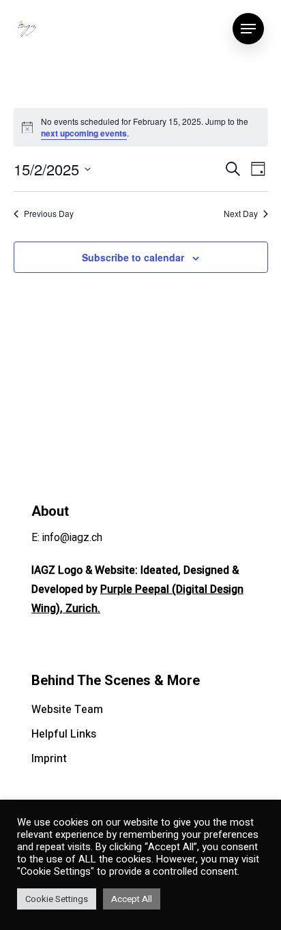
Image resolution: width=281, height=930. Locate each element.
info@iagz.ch (72, 537)
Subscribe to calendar (133, 257)
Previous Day (49, 213)
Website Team (67, 709)
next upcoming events (84, 133)
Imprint (49, 759)
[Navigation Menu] (248, 28)
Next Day (241, 213)
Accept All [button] (131, 898)
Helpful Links (63, 734)
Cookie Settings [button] (56, 898)
